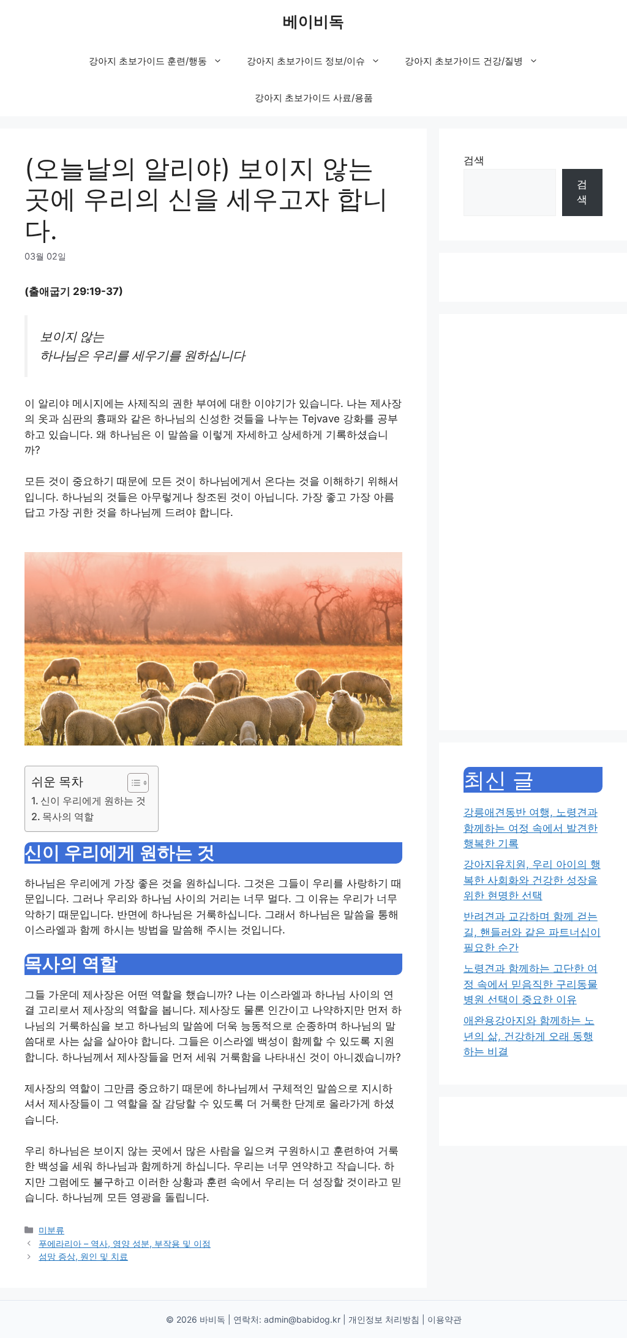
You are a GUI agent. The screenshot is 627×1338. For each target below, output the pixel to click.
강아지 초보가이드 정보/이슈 (306, 61)
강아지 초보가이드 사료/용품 (314, 97)
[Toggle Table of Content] (132, 782)
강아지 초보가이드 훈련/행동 (148, 61)
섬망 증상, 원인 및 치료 (83, 1256)
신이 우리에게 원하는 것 (93, 800)
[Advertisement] (533, 522)
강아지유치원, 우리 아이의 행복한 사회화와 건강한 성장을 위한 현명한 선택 (532, 880)
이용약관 (444, 1319)
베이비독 (313, 21)
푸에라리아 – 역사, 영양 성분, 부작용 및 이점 (125, 1243)
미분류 (51, 1230)
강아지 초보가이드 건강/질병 (464, 61)
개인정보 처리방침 (383, 1319)
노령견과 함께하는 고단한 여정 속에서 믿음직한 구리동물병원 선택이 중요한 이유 (531, 984)
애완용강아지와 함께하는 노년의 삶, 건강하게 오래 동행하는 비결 (529, 1036)
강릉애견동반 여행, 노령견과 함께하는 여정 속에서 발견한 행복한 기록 (531, 828)
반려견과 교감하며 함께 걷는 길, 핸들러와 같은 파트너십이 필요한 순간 (532, 932)
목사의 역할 (68, 816)
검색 (474, 160)
